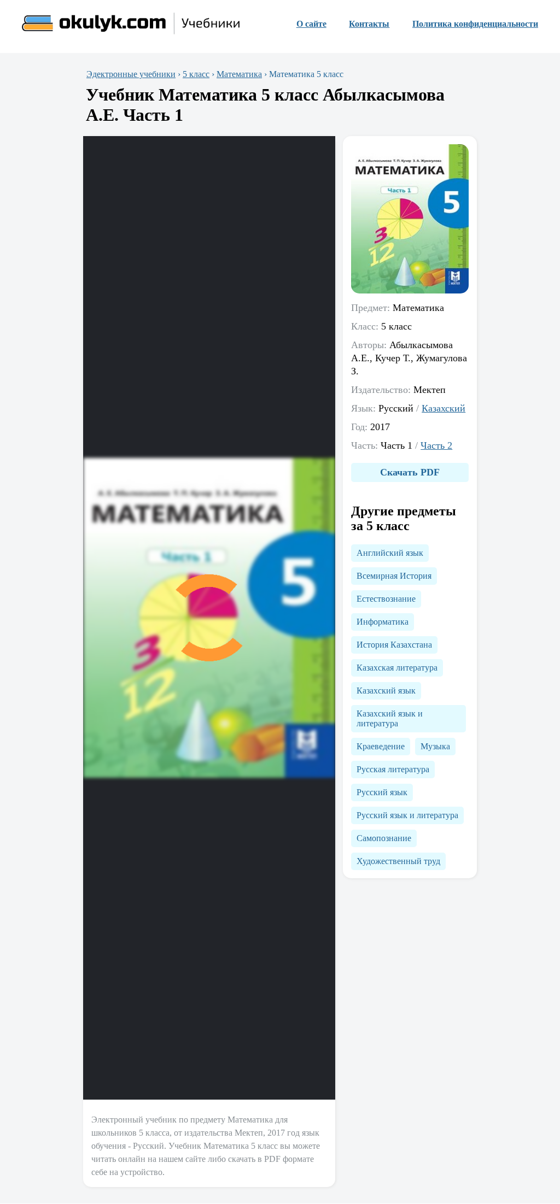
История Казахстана (394, 644)
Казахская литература (397, 667)
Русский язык (382, 792)
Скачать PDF (410, 472)
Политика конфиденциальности (475, 23)
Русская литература (393, 769)
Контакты (369, 23)
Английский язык (390, 552)
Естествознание (386, 598)
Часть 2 (436, 445)
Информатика (383, 621)
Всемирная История (394, 575)
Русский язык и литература (407, 815)
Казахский (443, 408)
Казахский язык (386, 690)
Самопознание (384, 838)
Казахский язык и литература (390, 718)
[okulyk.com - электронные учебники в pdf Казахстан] (131, 24)
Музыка (435, 746)
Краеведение (381, 746)
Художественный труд (398, 861)
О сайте (311, 23)
